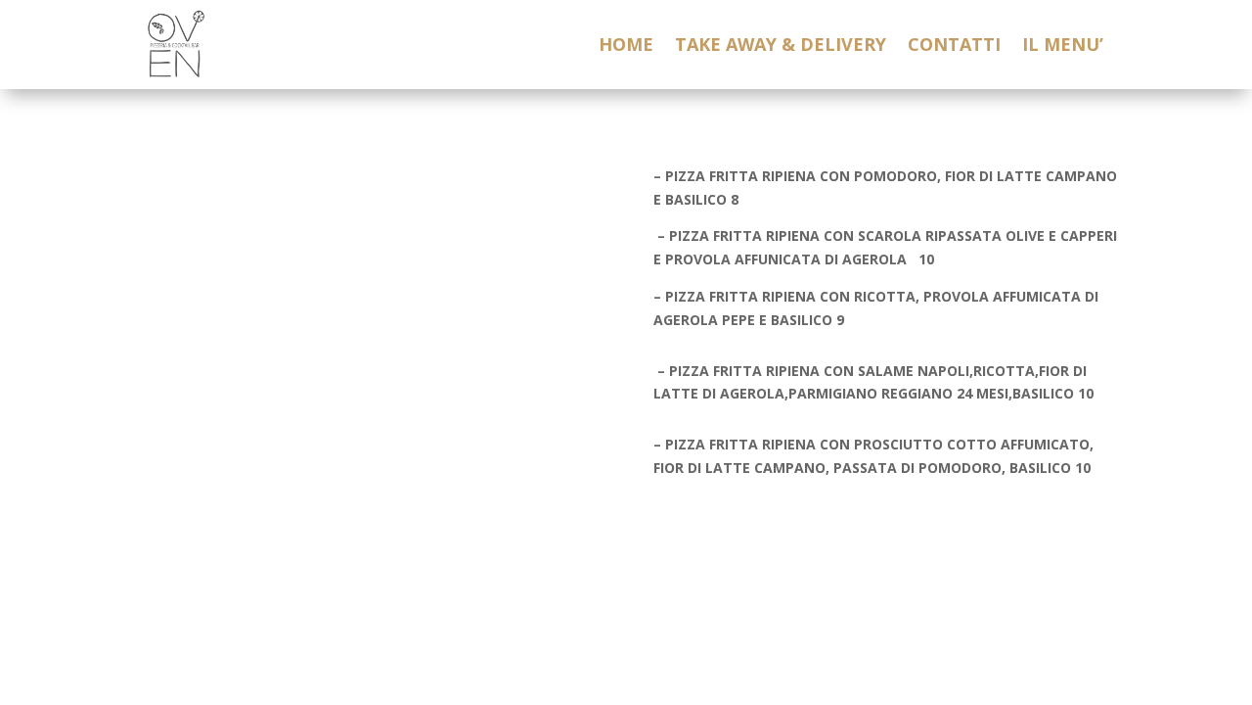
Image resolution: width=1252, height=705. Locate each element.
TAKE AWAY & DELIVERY (780, 46)
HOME (626, 46)
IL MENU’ (1062, 46)
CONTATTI (954, 46)
